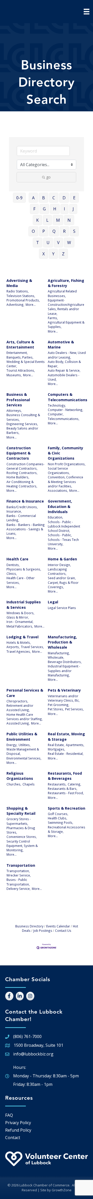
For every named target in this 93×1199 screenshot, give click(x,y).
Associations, (58, 490)
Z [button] (63, 254)
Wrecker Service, (18, 875)
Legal (53, 602)
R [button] (64, 231)
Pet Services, (74, 709)
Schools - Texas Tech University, (63, 542)
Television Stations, (20, 296)
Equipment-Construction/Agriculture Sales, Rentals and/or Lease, (66, 307)
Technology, (57, 405)
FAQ (9, 1115)
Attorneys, (14, 410)
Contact (12, 1137)
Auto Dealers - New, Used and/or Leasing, (67, 355)
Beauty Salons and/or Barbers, (22, 430)
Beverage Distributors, (65, 662)
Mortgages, (56, 749)
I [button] (64, 209)
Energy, (11, 745)
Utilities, (24, 745)
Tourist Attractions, (20, 370)
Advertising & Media (19, 283)
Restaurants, (57, 784)
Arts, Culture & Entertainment (20, 344)
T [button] (37, 242)
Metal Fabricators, (19, 626)
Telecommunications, (63, 419)
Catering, (74, 784)
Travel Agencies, (18, 651)
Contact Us (63, 930)
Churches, (13, 784)
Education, (55, 517)
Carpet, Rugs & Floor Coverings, (63, 584)
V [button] (58, 242)
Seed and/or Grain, (62, 578)
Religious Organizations (19, 776)
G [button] (44, 209)
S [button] (74, 231)
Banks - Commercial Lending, (21, 518)
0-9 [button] (19, 198)
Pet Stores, (56, 709)
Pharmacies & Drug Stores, (20, 830)
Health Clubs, (57, 818)
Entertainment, (17, 353)
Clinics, (11, 573)
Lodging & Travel (22, 636)
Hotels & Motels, (18, 642)
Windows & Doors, (20, 613)
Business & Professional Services (18, 399)
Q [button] (54, 231)
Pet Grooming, (58, 705)
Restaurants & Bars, (62, 788)
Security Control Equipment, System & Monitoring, (22, 845)
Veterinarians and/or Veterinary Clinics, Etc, (64, 698)
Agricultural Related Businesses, (62, 293)
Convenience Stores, (21, 837)
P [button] (43, 231)
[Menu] (86, 11)
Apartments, (75, 745)
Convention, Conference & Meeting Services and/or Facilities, (65, 481)
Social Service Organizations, (59, 470)
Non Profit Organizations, (67, 464)
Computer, (56, 414)
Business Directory (29, 926)
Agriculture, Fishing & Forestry (66, 283)
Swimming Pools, (60, 822)
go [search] (48, 177)
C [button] (53, 198)
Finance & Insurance (25, 501)
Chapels (28, 784)
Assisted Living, (18, 723)
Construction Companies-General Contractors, (25, 466)
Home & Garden (62, 559)
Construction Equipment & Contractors (18, 453)
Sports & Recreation (66, 808)
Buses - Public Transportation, (18, 882)
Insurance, (14, 511)
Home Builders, (17, 477)
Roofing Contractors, (21, 473)
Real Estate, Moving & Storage (66, 736)
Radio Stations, (17, 291)
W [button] (69, 242)
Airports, (13, 647)
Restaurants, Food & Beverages (65, 776)
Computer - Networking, (65, 410)
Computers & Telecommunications (67, 397)
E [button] (74, 198)
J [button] (73, 209)
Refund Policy (18, 1130)
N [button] (69, 220)
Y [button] (53, 254)
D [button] (64, 198)
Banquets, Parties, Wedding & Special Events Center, (25, 361)
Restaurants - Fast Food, (66, 793)
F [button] (34, 209)
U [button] (48, 242)
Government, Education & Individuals (60, 506)
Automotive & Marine (61, 344)
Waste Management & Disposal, (22, 751)
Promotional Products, (23, 300)
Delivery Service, (18, 889)
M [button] (58, 220)
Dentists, (13, 565)
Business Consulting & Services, (23, 417)
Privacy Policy (18, 1122)
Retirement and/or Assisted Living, (19, 707)
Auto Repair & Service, (64, 370)
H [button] (54, 209)
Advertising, (15, 304)
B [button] (43, 198)
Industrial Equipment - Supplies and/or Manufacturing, (64, 670)
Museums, (14, 375)
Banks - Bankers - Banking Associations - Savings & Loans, (25, 529)
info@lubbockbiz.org (33, 1054)
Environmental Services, (23, 758)
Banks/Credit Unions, (22, 507)
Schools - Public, (60, 535)
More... (31, 304)
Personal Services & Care (24, 693)
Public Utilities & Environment (21, 736)
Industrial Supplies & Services (23, 605)
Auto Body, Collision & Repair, (64, 364)
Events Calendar (58, 926)
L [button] (47, 220)
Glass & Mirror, (17, 617)
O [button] (33, 231)
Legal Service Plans (62, 608)
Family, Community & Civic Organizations (65, 453)
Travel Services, (32, 647)
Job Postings (42, 930)
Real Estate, (56, 745)
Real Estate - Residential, (65, 753)
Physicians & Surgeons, (23, 569)
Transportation (20, 865)
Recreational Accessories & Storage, (66, 829)
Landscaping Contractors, (57, 571)
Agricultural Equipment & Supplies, (66, 324)
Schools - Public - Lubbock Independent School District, (64, 526)
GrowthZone (62, 1190)
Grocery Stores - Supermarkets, (18, 821)
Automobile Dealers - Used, (63, 377)
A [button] (33, 198)
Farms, (53, 318)
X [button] (43, 254)
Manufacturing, (59, 653)
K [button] (37, 220)
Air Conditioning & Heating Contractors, (21, 484)
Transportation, (18, 871)
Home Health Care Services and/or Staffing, (24, 716)
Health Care (17, 559)
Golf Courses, (58, 814)
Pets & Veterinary (64, 690)
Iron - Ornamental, (19, 622)
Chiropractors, (17, 701)
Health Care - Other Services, (20, 580)
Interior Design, (59, 565)
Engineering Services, (22, 424)
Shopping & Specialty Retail (20, 811)
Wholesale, (56, 657)
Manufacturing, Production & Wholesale (62, 642)
